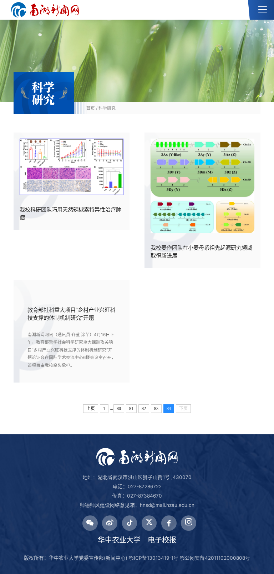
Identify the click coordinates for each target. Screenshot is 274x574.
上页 (90, 408)
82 (144, 408)
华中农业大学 (119, 540)
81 (131, 408)
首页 (90, 108)
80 (119, 408)
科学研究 (107, 108)
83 (156, 408)
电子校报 (162, 540)
